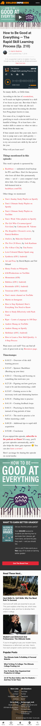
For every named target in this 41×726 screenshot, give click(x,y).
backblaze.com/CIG (13, 188)
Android (22, 256)
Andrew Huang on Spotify (16, 328)
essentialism (28, 96)
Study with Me (13, 705)
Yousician (9, 290)
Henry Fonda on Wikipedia (16, 268)
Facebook (24, 696)
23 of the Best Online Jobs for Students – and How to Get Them (20, 679)
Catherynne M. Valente (26, 226)
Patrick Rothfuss (12, 234)
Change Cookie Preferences (26, 712)
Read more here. (21, 63)
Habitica (8, 281)
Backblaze (9, 168)
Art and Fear (10, 260)
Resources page (30, 348)
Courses (29, 724)
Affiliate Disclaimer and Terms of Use (29, 706)
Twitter (23, 694)
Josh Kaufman (31, 243)
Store (23, 699)
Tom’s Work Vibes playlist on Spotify (20, 218)
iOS (16, 256)
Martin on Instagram (13, 299)
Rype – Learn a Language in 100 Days (21, 319)
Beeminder (9, 286)
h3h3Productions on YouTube (17, 273)
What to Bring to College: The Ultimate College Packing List (19, 665)
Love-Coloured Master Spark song (19, 252)
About (16, 691)
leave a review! (16, 448)
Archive (15, 699)
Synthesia (9, 256)
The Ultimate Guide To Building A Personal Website (20, 658)
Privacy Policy (26, 709)
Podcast (11, 724)
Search (37, 724)
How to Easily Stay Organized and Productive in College (17, 672)
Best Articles (20, 724)
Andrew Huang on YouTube (16, 323)
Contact (15, 694)
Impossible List (13, 696)
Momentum (10, 277)
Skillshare (9, 332)
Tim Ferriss (28, 247)
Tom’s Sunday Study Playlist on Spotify (21, 199)
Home (3, 724)
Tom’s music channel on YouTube (19, 295)
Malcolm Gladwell (23, 238)
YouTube (24, 691)
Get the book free (20, 563)
